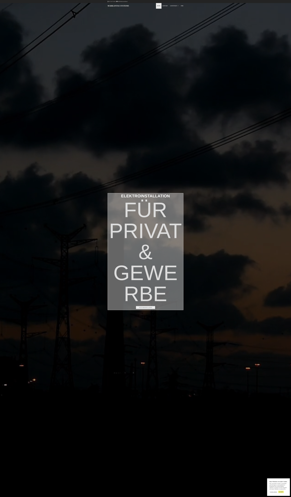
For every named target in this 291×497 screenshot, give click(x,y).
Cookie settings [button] (273, 492)
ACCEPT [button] (281, 491)
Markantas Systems (118, 6)
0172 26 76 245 (112, 1)
